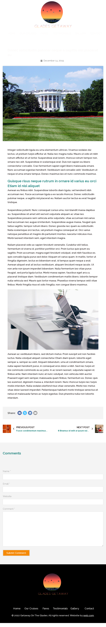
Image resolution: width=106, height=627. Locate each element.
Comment (9, 508)
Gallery (80, 33)
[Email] (35, 413)
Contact (96, 33)
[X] (25, 413)
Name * (7, 471)
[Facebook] (20, 413)
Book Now (5, 625)
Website (7, 496)
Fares (44, 33)
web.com (88, 615)
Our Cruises (28, 33)
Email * (6, 483)
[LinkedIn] (30, 413)
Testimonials (61, 33)
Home (12, 33)
